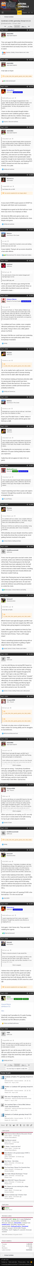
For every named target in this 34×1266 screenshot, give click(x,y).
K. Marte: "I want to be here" (13, 1146)
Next (23, 26)
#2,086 (31, 426)
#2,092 (31, 696)
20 (27, 1080)
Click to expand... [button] (17, 765)
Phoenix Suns (8, 1158)
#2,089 (31, 546)
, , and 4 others (15, 648)
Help (28, 1262)
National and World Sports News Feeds (21, 1098)
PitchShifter (5, 1230)
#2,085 (31, 397)
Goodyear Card (26, 1222)
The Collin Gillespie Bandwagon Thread (16, 1173)
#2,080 (31, 175)
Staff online (5, 1204)
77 (27, 1118)
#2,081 (31, 229)
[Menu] (3, 13)
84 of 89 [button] (17, 26)
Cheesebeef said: (6, 138)
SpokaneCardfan (6, 1226)
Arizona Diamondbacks (11, 1137)
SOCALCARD (17, 1228)
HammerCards (21, 1224)
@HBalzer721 (5, 1006)
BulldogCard (27, 1219)
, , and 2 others (18, 255)
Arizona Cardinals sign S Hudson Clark (16, 1194)
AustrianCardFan (15, 1221)
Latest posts (5, 1130)
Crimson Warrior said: (8, 516)
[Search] (31, 12)
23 (25, 1090)
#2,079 (31, 127)
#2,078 (31, 86)
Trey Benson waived (10, 1140)
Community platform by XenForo (16, 1264)
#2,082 (31, 260)
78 (29, 1118)
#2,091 (31, 654)
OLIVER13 (23, 1221)
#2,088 (31, 504)
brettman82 (5, 1219)
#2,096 (31, 850)
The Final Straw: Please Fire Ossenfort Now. (17, 1167)
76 (25, 1118)
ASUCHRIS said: (6, 607)
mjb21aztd (10, 1222)
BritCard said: (5, 272)
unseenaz (4, 1231)
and (10, 81)
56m (2, 1011)
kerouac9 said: (6, 750)
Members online (7, 1216)
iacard (22, 1219)
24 (27, 1090)
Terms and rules (12, 1262)
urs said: (4, 241)
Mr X (18, 1219)
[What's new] (29, 12)
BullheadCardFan (6, 23)
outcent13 (22, 1230)
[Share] (27, 30)
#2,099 (31, 993)
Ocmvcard (28, 1230)
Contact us (4, 1262)
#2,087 (31, 465)
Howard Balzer (6, 1004)
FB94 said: (5, 796)
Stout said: (5, 307)
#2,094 (31, 785)
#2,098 (31, 938)
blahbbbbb (29, 1250)
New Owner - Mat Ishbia (11, 1161)
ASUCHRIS (14, 1224)
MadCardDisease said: (8, 98)
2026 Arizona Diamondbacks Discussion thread (18, 1133)
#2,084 (31, 349)
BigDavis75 (16, 1230)
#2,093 (31, 739)
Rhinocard (4, 1222)
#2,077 (31, 59)
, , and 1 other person (17, 690)
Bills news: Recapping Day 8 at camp (16, 1096)
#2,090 (31, 595)
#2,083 (31, 295)
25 (29, 1090)
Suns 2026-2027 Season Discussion (15, 1180)
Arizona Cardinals (18, 1080)
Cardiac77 (4, 1228)
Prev (10, 26)
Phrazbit (23, 1228)
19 (25, 1080)
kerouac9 (10, 1228)
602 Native (7, 1221)
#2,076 (31, 30)
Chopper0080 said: (7, 186)
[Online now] (5, 37)
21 (29, 1080)
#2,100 (31, 1029)
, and (11, 121)
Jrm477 (11, 1230)
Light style (5, 1259)
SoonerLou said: (6, 360)
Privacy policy (22, 1262)
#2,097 (31, 904)
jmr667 (10, 1219)
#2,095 (31, 828)
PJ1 (3, 1221)
